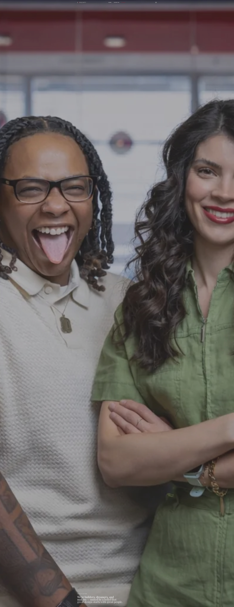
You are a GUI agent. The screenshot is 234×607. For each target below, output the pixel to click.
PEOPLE (123, 2)
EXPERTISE (116, 2)
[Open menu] (156, 2)
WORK (110, 2)
